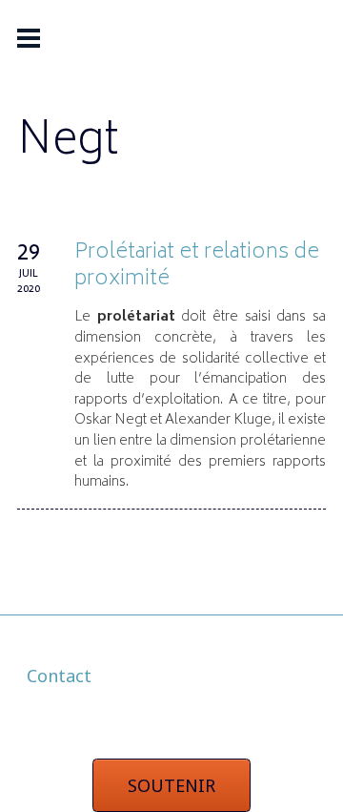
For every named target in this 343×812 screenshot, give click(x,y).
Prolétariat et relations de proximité (196, 267)
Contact (59, 675)
